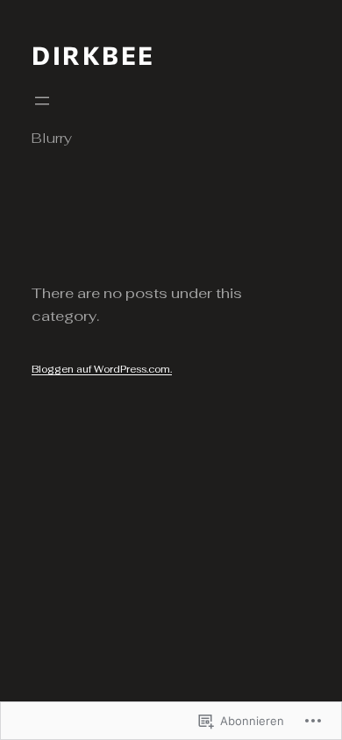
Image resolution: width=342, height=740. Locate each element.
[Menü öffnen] (42, 100)
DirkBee (93, 54)
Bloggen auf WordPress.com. (102, 369)
